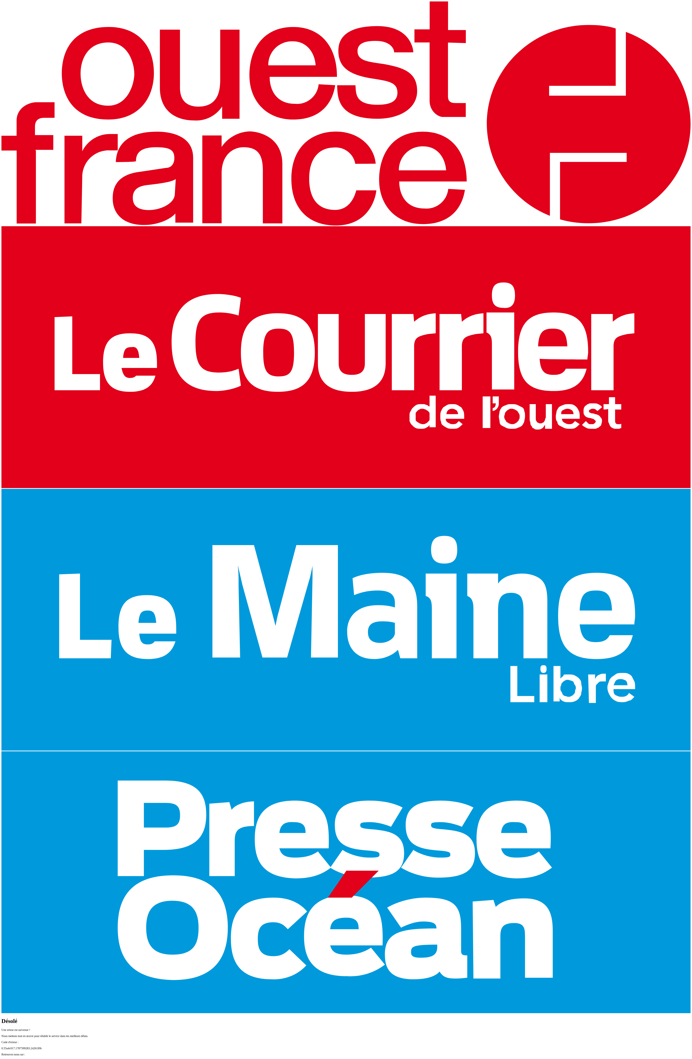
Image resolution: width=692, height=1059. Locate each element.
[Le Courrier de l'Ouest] (346, 487)
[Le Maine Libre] (346, 749)
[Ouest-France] (346, 224)
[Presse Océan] (346, 1012)
